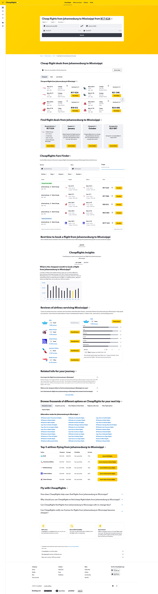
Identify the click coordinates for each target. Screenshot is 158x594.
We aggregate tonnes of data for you (52, 554)
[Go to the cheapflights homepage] (12, 2)
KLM (50, 320)
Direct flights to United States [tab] (76, 405)
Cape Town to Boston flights (75, 436)
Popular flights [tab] (46, 409)
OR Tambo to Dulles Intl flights (76, 422)
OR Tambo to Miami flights (48, 422)
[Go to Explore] (3, 18)
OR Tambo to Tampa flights (103, 441)
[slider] (124, 169)
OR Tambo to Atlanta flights (48, 420)
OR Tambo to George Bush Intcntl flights (106, 424)
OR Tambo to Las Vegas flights (104, 436)
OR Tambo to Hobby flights (103, 420)
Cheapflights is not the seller (49, 551)
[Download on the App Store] (115, 574)
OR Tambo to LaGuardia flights (76, 418)
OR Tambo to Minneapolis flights (49, 441)
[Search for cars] (3, 14)
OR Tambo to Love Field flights (76, 427)
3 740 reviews (53, 334)
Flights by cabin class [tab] (93, 405)
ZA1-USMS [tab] (78, 262)
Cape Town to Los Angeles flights (49, 427)
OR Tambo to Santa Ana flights (76, 434)
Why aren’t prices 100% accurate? (51, 557)
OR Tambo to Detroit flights (48, 431)
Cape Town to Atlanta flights (103, 422)
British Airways (53, 357)
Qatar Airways (53, 329)
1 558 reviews (53, 325)
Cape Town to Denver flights (75, 431)
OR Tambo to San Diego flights (76, 441)
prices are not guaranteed (73, 546)
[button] (3, 2)
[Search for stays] (3, 11)
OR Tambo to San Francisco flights (105, 427)
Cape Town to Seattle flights (103, 418)
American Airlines (54, 348)
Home (41, 56)
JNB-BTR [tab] (82, 245)
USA (54, 56)
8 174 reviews (53, 362)
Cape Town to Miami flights (48, 429)
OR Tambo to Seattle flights (48, 438)
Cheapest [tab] (44, 77)
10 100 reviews (53, 343)
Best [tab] (51, 77)
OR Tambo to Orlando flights (103, 431)
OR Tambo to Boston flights (103, 429)
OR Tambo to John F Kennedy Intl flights (51, 418)
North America (48, 56)
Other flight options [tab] (107, 405)
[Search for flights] (3, 7)
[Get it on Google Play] (115, 570)
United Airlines (53, 339)
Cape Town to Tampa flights (75, 429)
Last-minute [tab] (59, 77)
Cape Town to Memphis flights (104, 434)
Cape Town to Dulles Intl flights (49, 424)
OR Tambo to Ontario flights (48, 434)
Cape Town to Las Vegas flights (76, 438)
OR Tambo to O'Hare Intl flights (49, 436)
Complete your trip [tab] (60, 405)
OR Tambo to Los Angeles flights (76, 420)
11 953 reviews (53, 353)
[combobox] (45, 22)
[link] (50, 146)
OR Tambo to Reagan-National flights (78, 424)
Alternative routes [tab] (47, 405)
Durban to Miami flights (102, 438)
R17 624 (105, 18)
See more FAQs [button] (69, 394)
